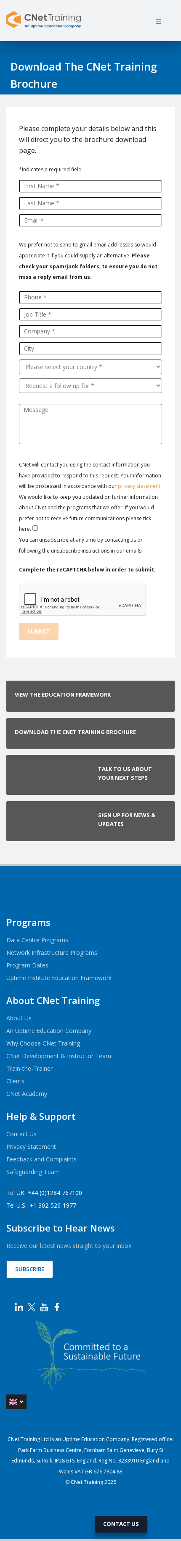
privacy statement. (140, 486)
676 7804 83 (107, 1471)
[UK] (16, 1401)
